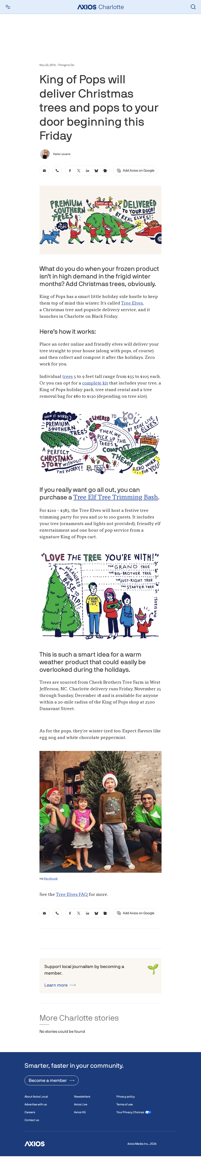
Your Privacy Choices (130, 1112)
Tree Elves (132, 303)
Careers (30, 1112)
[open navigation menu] (8, 7)
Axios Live (80, 1104)
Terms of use (124, 1104)
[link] (44, 171)
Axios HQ (80, 1112)
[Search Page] (193, 7)
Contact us (32, 1120)
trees (67, 376)
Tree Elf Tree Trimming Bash (115, 498)
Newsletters (82, 1096)
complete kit (95, 383)
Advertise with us (36, 1104)
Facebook (51, 878)
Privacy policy (125, 1096)
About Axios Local (36, 1096)
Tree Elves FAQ (72, 894)
